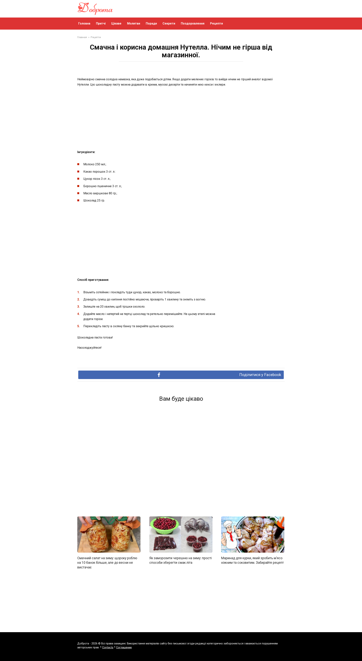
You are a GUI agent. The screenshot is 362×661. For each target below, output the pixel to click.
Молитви (133, 23)
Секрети (169, 23)
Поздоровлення (192, 23)
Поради (151, 23)
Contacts (107, 647)
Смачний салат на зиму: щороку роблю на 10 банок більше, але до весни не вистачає (107, 562)
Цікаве (116, 23)
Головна (84, 23)
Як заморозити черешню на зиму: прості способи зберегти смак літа (180, 560)
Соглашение (124, 647)
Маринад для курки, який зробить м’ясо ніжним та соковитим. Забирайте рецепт (252, 560)
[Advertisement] (181, 118)
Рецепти (216, 23)
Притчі (101, 23)
